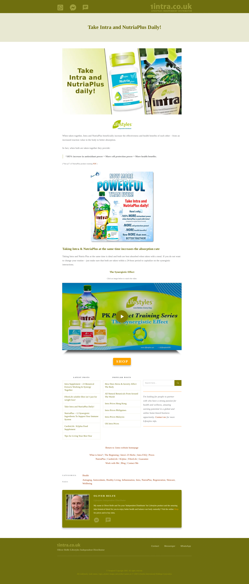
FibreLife (132, 459)
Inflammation (128, 480)
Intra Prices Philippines (121, 410)
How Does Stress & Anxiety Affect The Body (121, 385)
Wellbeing (87, 483)
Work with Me (112, 463)
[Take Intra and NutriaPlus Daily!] (122, 81)
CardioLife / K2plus (116, 459)
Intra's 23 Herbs (127, 455)
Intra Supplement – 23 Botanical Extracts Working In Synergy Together (79, 387)
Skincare (171, 480)
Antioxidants (99, 480)
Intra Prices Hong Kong (121, 404)
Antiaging (87, 480)
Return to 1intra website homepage (121, 447)
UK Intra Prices (121, 424)
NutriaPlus (101, 459)
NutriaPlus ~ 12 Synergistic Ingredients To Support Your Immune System (81, 416)
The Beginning (112, 455)
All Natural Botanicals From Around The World (121, 395)
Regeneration (159, 480)
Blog (123, 463)
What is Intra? (96, 455)
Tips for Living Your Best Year (78, 436)
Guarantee (143, 459)
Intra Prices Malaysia (121, 417)
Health (85, 475)
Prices (151, 455)
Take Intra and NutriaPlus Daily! (124, 27)
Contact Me (132, 463)
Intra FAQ (142, 455)
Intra (138, 480)
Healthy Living (113, 480)
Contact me (160, 417)
